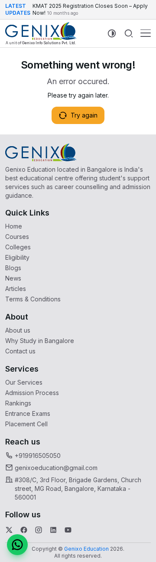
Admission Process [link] (32, 392)
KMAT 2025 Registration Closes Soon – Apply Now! (90, 9)
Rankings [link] (18, 403)
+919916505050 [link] (38, 455)
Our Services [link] (23, 382)
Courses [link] (17, 236)
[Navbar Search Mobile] (128, 33)
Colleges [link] (18, 247)
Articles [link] (15, 288)
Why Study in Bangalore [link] (39, 340)
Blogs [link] (13, 267)
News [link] (13, 278)
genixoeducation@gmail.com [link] (56, 467)
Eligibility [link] (17, 257)
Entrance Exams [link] (27, 413)
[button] (17, 544)
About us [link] (17, 330)
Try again (84, 115)
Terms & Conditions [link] (33, 299)
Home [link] (13, 226)
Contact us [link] (20, 351)
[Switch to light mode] (112, 33)
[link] (41, 33)
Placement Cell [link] (26, 424)
